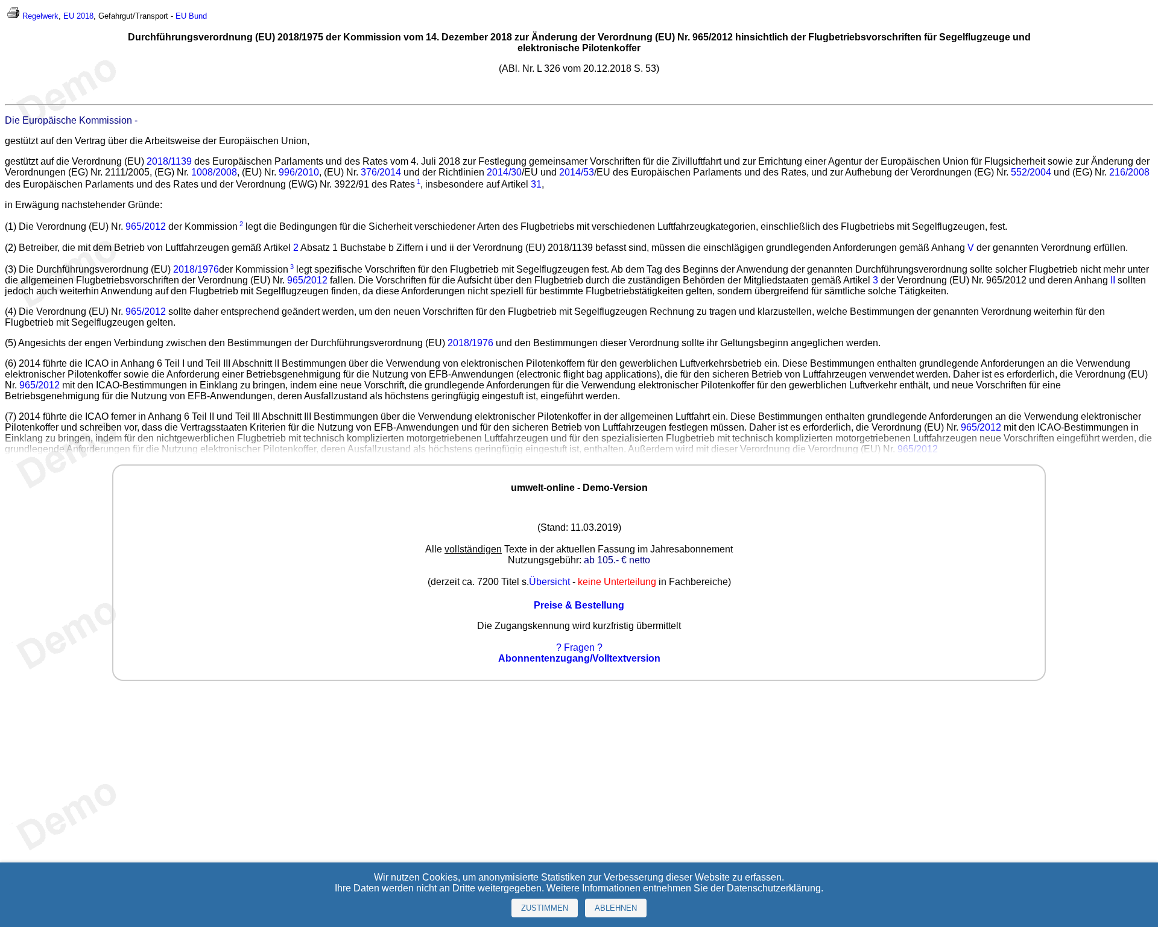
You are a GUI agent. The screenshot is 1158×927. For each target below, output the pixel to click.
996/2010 (299, 172)
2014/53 (576, 172)
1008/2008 (214, 172)
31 (536, 184)
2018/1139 (169, 161)
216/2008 (1129, 172)
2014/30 (504, 172)
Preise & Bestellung (579, 605)
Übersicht (549, 582)
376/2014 (381, 172)
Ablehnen (616, 908)
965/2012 (145, 227)
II (1112, 280)
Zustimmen (544, 908)
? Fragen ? (579, 647)
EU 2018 (78, 16)
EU (181, 16)
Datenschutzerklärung (774, 888)
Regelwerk (40, 16)
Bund (198, 16)
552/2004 (1031, 172)
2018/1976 (196, 269)
